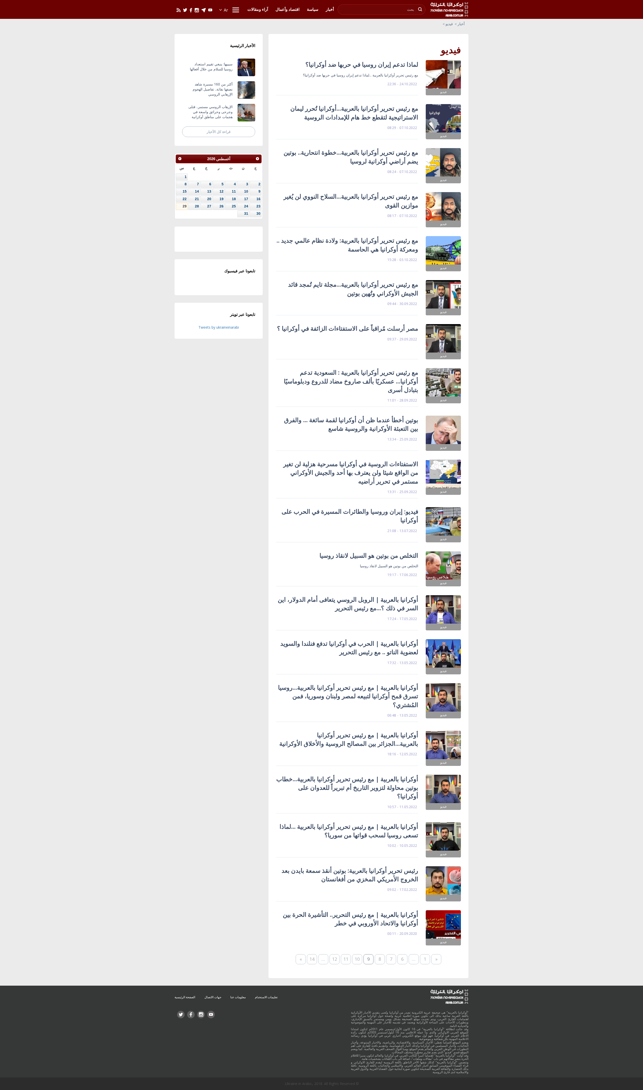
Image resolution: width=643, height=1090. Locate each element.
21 (197, 199)
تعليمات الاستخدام (266, 997)
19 (222, 199)
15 (185, 191)
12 (334, 959)
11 (345, 959)
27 (209, 206)
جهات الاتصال (212, 997)
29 (185, 206)
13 (209, 191)
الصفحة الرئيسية (185, 997)
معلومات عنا (238, 997)
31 (246, 213)
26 (222, 206)
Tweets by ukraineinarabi (218, 327)
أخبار (461, 23)
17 (246, 199)
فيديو (449, 23)
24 (246, 206)
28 (197, 206)
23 (258, 206)
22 (185, 199)
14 (311, 959)
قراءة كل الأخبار (219, 131)
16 (258, 199)
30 (258, 213)
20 (209, 199)
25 (234, 206)
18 (234, 199)
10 (357, 959)
